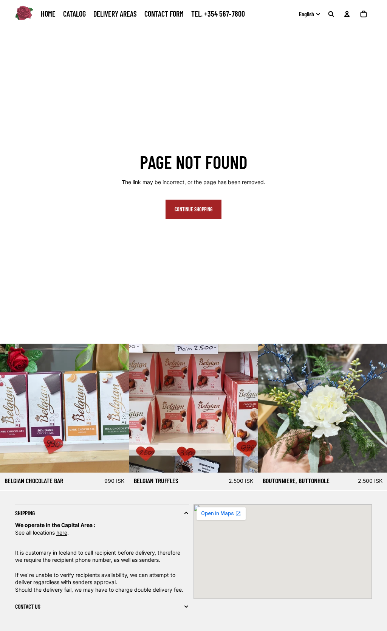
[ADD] (375, 461)
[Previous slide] (266, 408)
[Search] (331, 14)
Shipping (25, 513)
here (61, 532)
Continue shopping (193, 209)
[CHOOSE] (117, 461)
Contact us (27, 606)
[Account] (347, 14)
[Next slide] (378, 408)
